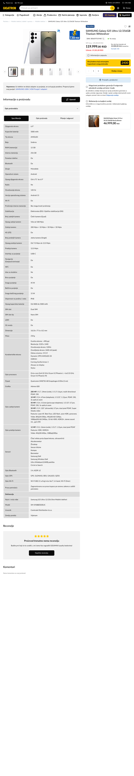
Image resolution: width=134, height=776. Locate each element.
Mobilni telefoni (40, 21)
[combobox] (67, 8)
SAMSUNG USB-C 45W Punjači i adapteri (31, 89)
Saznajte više (115, 49)
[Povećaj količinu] (98, 71)
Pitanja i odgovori (66, 118)
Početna (5, 21)
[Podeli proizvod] (129, 26)
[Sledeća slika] (78, 71)
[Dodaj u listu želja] (125, 26)
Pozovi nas (9, 3)
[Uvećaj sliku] (41, 47)
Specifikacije (16, 118)
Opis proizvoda (41, 118)
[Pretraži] (112, 8)
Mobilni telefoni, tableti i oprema (21, 21)
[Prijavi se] (118, 8)
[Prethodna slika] (5, 71)
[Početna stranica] (9, 8)
